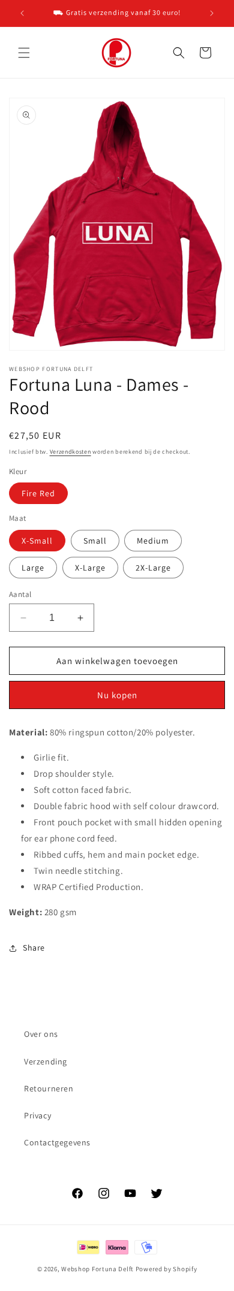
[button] (24, 53)
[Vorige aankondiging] (22, 13)
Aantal (20, 594)
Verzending (45, 1061)
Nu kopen (117, 695)
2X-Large (153, 567)
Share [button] (34, 947)
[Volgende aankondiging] (212, 13)
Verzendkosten (70, 452)
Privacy (37, 1115)
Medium (153, 540)
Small (95, 540)
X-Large (90, 567)
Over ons (41, 1033)
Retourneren (49, 1088)
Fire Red (38, 493)
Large (33, 567)
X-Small (37, 540)
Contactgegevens (57, 1142)
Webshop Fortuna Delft (97, 1269)
